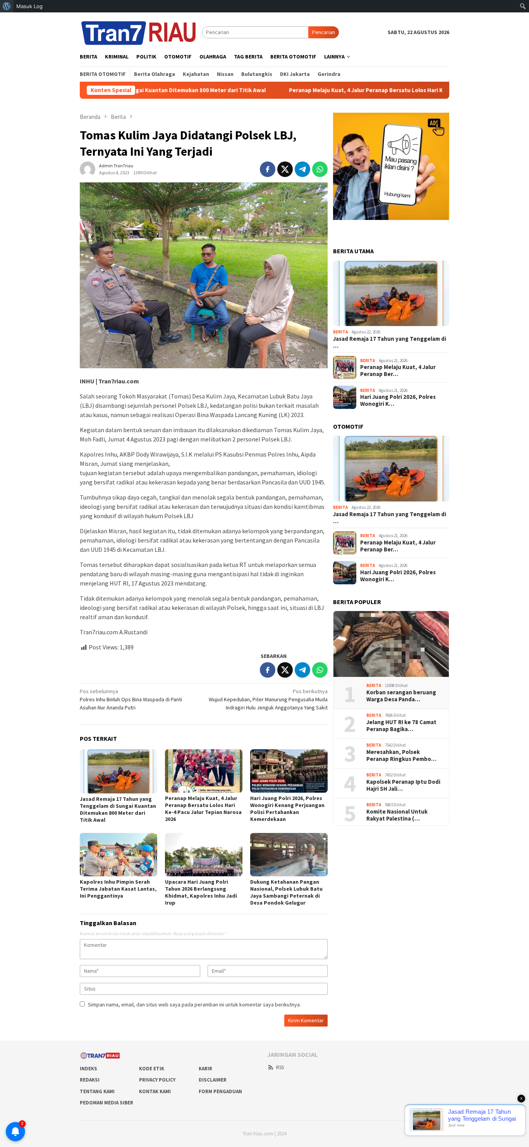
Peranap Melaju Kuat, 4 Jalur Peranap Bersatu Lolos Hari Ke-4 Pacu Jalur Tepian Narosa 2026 (368, 90)
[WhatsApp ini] (320, 169)
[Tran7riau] (141, 31)
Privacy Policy (157, 1080)
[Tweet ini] (285, 169)
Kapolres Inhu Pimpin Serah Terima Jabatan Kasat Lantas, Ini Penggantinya (118, 888)
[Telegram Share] (302, 169)
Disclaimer (213, 1080)
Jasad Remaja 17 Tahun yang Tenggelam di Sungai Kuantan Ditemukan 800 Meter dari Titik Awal (118, 809)
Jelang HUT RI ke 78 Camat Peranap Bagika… (401, 726)
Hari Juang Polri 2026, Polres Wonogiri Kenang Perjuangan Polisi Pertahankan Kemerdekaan (287, 808)
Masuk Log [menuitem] (29, 6)
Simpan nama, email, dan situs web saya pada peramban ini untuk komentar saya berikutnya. (194, 1004)
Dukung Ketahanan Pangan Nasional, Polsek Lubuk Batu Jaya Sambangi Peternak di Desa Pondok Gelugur (286, 892)
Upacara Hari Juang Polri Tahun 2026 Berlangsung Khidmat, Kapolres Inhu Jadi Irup (201, 892)
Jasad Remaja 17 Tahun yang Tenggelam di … (389, 342)
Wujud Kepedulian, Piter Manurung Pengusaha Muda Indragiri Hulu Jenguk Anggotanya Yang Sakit (268, 699)
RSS (280, 1067)
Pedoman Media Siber (106, 1102)
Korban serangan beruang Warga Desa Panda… (401, 696)
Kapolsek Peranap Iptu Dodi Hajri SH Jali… (403, 785)
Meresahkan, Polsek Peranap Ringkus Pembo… (401, 755)
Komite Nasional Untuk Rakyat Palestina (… (397, 815)
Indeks (88, 1068)
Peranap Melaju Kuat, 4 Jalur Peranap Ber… (398, 371)
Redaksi (90, 1080)
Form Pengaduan (220, 1091)
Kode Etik (151, 1068)
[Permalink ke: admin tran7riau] (87, 168)
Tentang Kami (97, 1091)
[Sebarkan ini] (267, 169)
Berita (340, 332)
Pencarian (323, 32)
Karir (205, 1068)
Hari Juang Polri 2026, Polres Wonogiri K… (398, 400)
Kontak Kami (155, 1091)
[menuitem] (7, 6)
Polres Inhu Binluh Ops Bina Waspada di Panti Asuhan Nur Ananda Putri (131, 699)
